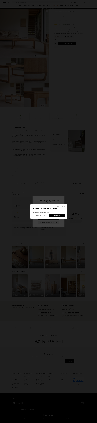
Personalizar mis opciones (40, 215)
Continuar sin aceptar (61, 206)
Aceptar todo (57, 215)
